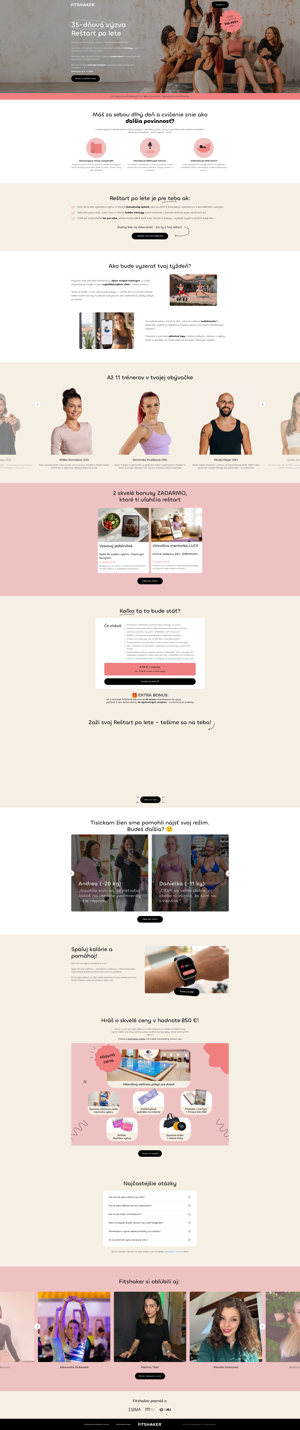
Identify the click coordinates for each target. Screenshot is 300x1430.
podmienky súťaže (136, 1039)
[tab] (150, 1197)
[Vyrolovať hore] (83, 4)
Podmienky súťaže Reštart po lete (96, 1424)
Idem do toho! (150, 919)
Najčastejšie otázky (123, 1424)
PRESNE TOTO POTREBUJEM (150, 236)
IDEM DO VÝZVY (150, 581)
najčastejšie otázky (172, 1251)
